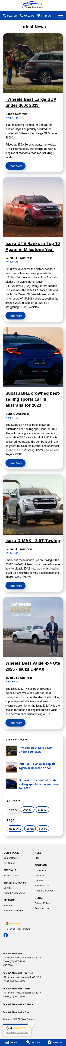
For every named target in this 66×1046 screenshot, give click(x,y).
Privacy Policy (42, 903)
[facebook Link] (6, 935)
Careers (39, 880)
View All (13, 809)
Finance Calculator (13, 910)
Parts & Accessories (14, 892)
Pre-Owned (9, 863)
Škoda (30, 828)
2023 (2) (42, 809)
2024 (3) (27, 809)
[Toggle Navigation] (60, 15)
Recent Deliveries (44, 890)
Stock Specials (11, 875)
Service (8, 887)
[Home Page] (33, 4)
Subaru (43, 828)
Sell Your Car (42, 885)
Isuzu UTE (15, 828)
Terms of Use (42, 908)
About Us (39, 875)
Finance (8, 905)
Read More (15, 166)
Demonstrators (11, 857)
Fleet (37, 857)
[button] (17, 1030)
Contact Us (40, 870)
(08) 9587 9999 (17, 961)
